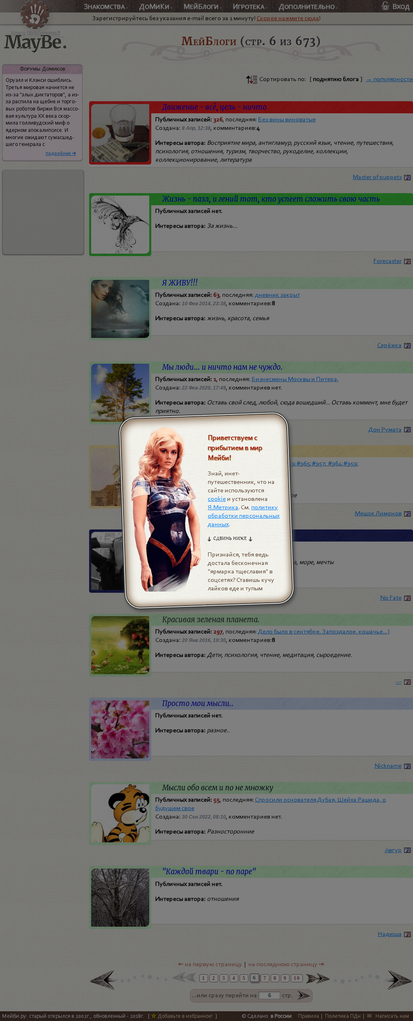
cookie (217, 499)
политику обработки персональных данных (244, 516)
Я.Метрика (223, 507)
